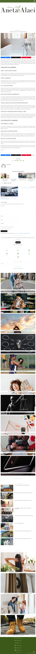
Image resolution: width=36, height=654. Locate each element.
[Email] (23, 160)
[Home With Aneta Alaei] (18, 8)
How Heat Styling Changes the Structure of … (5, 180)
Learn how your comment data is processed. (22, 233)
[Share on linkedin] (10, 183)
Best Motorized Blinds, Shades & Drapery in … (14, 180)
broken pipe (11, 62)
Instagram (18, 640)
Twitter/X (18, 638)
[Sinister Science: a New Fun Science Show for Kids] (7, 541)
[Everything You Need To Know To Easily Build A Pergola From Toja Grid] (7, 518)
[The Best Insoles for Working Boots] (18, 625)
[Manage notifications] (34, 652)
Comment (3, 205)
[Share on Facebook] (5, 183)
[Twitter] (12, 160)
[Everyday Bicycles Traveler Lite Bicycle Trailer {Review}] (7, 495)
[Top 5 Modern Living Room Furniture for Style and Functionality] (7, 511)
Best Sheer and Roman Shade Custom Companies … (31, 180)
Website (2, 223)
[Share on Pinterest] (8, 183)
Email (2, 219)
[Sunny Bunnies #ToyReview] (7, 526)
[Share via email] (4, 183)
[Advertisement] (18, 22)
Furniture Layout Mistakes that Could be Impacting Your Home (8, 198)
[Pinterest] (15, 160)
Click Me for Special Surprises (18, 268)
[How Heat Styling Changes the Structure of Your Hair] (5, 175)
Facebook (18, 645)
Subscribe (18, 242)
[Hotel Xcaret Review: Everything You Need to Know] (7, 534)
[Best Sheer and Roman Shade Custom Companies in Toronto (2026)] (31, 175)
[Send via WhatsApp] (9, 183)
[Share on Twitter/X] (7, 183)
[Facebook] (20, 160)
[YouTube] (17, 160)
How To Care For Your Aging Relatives (28, 187)
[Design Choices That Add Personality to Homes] (18, 604)
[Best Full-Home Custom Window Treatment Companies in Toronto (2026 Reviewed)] (18, 583)
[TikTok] (18, 160)
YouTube (18, 650)
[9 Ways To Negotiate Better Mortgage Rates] (7, 488)
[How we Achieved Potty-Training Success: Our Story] (7, 503)
